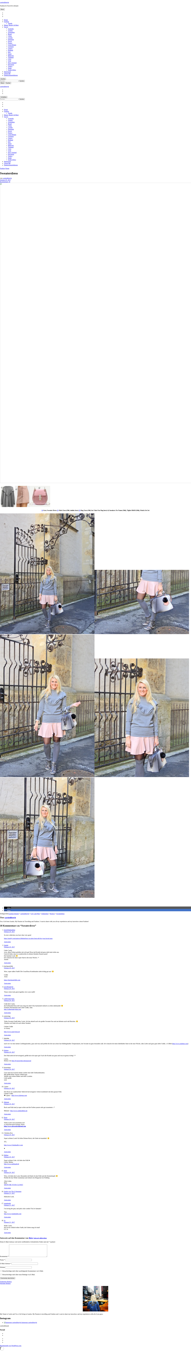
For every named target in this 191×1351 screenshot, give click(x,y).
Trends (10, 23)
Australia (11, 29)
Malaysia (11, 55)
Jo (4, 1220)
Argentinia (11, 32)
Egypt (10, 41)
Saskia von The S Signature (12, 1191)
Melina (6, 1155)
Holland (10, 50)
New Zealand (12, 63)
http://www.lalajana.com (19, 1095)
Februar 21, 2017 (9, 1193)
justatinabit (7, 1203)
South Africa (12, 70)
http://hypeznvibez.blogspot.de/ (21, 1061)
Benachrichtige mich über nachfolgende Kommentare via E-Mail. (22, 1271)
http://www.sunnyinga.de (12, 1032)
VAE (9, 61)
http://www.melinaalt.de (11, 1164)
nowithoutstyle (8, 987)
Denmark (11, 39)
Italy (9, 52)
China (10, 36)
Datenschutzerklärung (11, 75)
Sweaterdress (60, 914)
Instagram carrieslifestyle (29, 1322)
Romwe (52, 914)
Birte (5, 1171)
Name (2, 1260)
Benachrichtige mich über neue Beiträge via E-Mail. (18, 1274)
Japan (10, 54)
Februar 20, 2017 (9, 932)
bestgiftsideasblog (9, 930)
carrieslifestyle (4, 2)
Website (2, 1267)
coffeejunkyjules (9, 999)
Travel (6, 27)
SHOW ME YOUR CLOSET (13, 1185)
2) (57, 510)
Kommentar (4, 1256)
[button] (7, 908)
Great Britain (12, 45)
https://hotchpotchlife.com (12, 980)
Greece (10, 48)
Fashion (6, 21)
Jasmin (6, 945)
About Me (7, 73)
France (10, 43)
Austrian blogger (13, 914)
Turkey (10, 66)
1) (42, 510)
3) (79, 510)
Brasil (10, 34)
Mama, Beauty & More (11, 25)
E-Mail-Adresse (5, 1263)
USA (9, 59)
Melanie (6, 1102)
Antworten (7, 942)
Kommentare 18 (5, 182)
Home (6, 20)
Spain (10, 68)
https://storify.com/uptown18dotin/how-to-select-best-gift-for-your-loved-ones (28, 938)
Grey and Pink (35, 914)
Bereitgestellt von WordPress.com (10, 1346)
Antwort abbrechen (40, 1238)
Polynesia (11, 64)
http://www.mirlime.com (180, 1043)
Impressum (7, 72)
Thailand (11, 57)
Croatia (10, 38)
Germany (11, 47)
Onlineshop (44, 914)
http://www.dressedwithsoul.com (15, 1126)
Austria (10, 30)
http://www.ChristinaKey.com (13, 1145)
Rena (5, 1117)
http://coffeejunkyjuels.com (12, 1009)
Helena (6, 1050)
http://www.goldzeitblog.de (18, 1111)
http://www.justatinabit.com (12, 1214)
